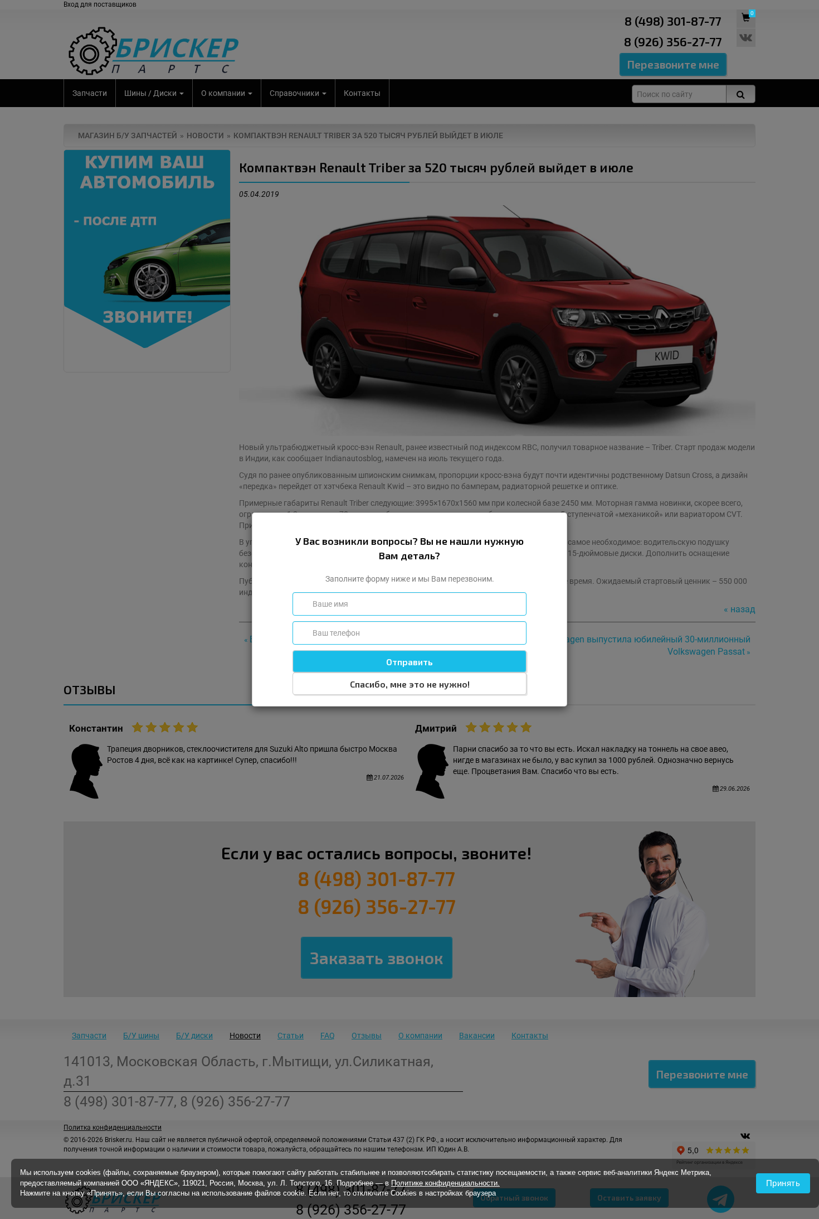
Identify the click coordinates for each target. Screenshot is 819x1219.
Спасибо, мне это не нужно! (410, 684)
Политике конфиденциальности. (445, 1183)
